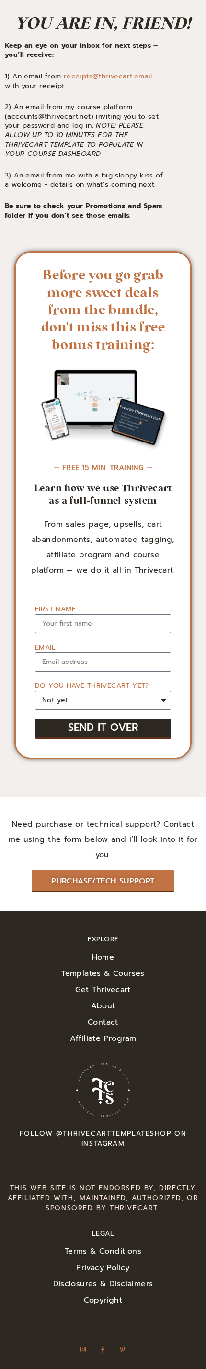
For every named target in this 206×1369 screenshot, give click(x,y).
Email (45, 647)
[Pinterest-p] (122, 1350)
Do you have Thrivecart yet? (92, 686)
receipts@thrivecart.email (108, 76)
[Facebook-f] (103, 1350)
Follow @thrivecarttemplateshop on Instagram (103, 1138)
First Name (55, 609)
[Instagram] (83, 1350)
